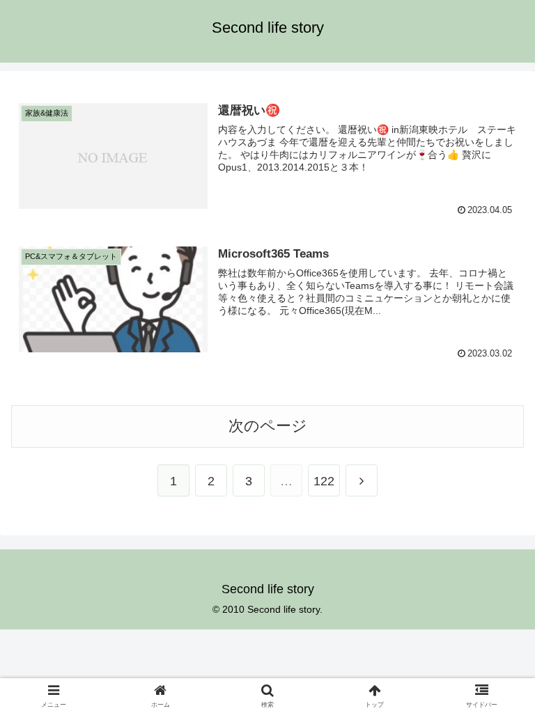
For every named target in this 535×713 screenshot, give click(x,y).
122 (323, 481)
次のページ (267, 425)
